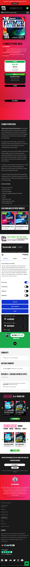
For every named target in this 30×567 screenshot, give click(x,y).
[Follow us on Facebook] (2, 560)
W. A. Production (6, 46)
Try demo (15, 85)
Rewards (3, 523)
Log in (8, 368)
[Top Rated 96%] (8, 224)
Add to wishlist (15, 100)
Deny (15, 311)
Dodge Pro (15, 240)
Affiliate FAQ (4, 512)
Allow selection (15, 306)
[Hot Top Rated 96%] (21, 224)
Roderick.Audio (5, 526)
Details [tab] (15, 258)
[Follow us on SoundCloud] (10, 560)
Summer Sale (12, 12)
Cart (27, 8)
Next (27, 408)
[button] (5, 318)
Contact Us (4, 517)
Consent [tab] (5, 258)
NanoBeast (21, 240)
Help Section (4, 514)
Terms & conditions (6, 502)
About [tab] (24, 258)
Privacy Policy (4, 505)
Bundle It (15, 74)
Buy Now (15, 61)
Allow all (15, 301)
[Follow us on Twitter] (14, 560)
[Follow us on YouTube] (6, 560)
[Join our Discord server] (22, 560)
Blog (2, 521)
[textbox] (16, 8)
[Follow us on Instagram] (18, 560)
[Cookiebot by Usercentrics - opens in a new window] (22, 255)
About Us (3, 506)
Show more (15, 418)
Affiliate (3, 509)
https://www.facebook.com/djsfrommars (15, 497)
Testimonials (4, 518)
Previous (2, 408)
